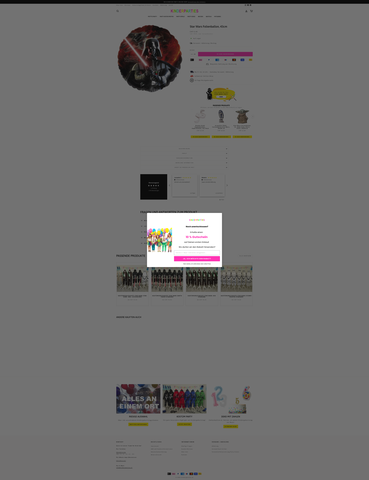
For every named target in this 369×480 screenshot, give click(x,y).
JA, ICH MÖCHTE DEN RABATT (197, 259)
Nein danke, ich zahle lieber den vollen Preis (197, 263)
